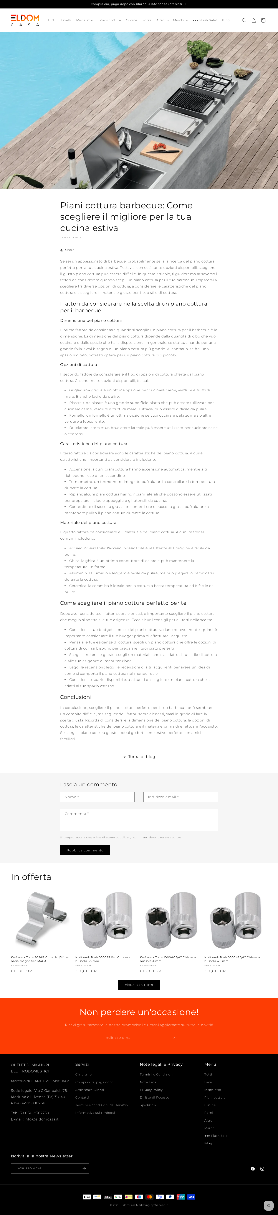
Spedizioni (148, 1105)
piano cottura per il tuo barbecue (163, 280)
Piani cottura (215, 1097)
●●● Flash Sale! (216, 1136)
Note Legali (149, 1082)
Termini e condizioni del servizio (101, 1105)
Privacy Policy (151, 1090)
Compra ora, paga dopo (94, 1082)
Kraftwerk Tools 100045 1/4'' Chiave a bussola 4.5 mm (232, 959)
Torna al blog (141, 756)
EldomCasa (128, 1205)
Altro (208, 1120)
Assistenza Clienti (89, 1090)
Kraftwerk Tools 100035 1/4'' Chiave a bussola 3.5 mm (103, 959)
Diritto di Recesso (154, 1097)
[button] (162, 20)
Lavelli (209, 1082)
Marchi (210, 1128)
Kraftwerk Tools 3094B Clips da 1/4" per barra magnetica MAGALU (40, 959)
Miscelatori (213, 1090)
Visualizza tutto (139, 984)
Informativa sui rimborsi (95, 1113)
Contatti (82, 1097)
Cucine (210, 1105)
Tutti (208, 1074)
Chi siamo (83, 1074)
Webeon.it (161, 1205)
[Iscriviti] (173, 1038)
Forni (208, 1113)
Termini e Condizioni (157, 1074)
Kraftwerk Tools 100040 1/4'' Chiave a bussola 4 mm (168, 959)
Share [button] (69, 250)
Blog (208, 1143)
